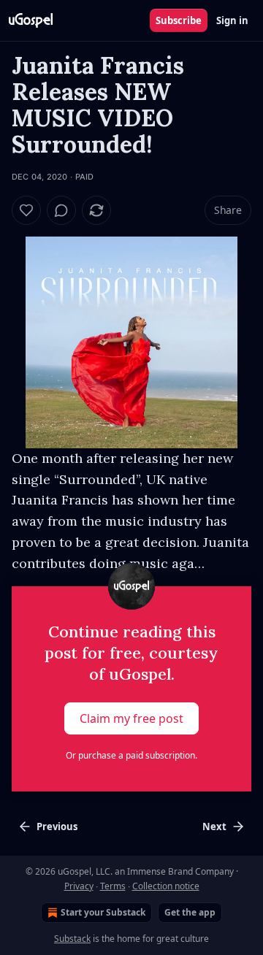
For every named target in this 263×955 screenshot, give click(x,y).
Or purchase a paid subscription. (131, 755)
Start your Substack (103, 912)
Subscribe (179, 20)
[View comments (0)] (61, 210)
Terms (113, 886)
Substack (72, 938)
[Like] (26, 210)
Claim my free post (131, 718)
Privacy (79, 886)
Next (214, 826)
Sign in (232, 20)
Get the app (190, 912)
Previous (57, 826)
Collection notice (165, 886)
